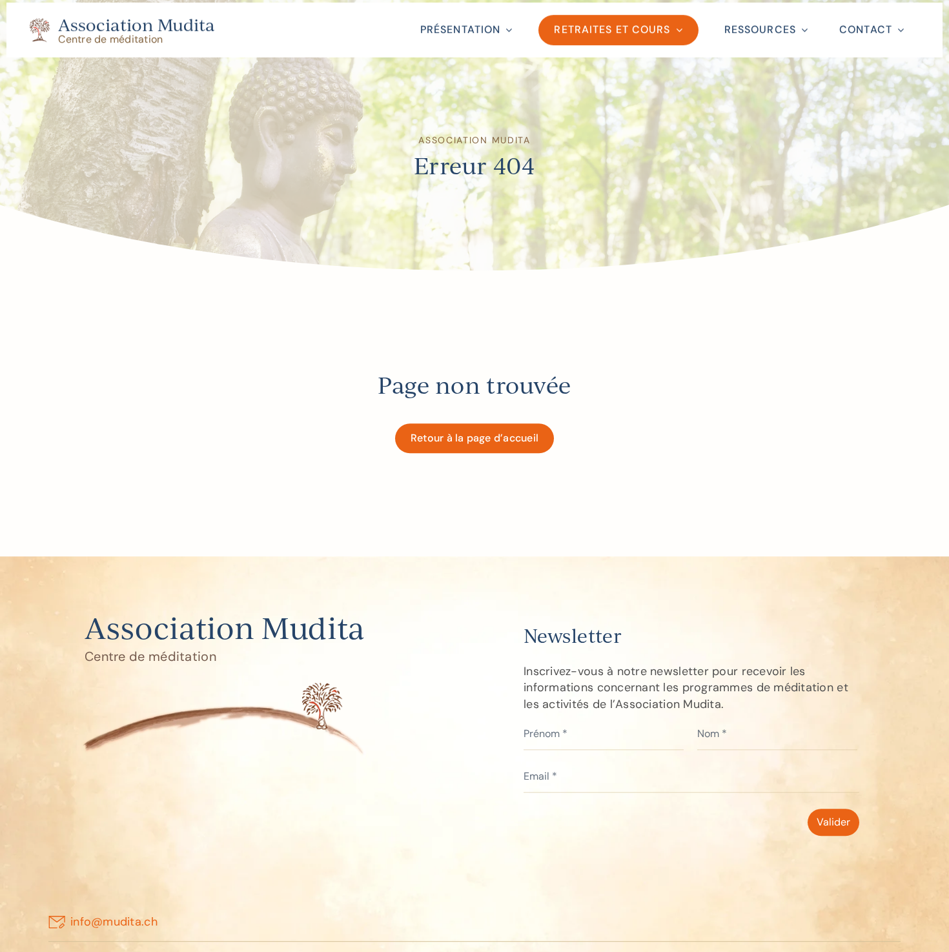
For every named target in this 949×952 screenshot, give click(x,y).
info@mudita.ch (114, 925)
